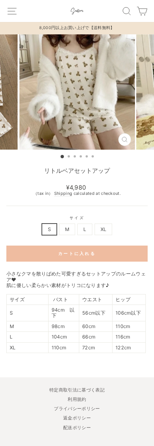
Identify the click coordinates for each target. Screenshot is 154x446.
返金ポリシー (77, 418)
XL (104, 229)
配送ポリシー (77, 427)
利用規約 (77, 399)
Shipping (63, 193)
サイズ (77, 217)
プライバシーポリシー (77, 408)
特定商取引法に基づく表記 (77, 390)
